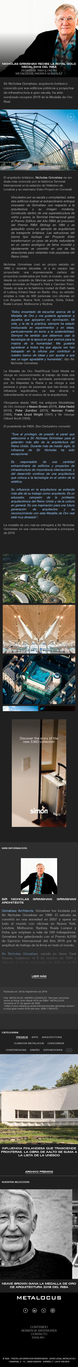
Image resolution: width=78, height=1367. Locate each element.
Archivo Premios (39, 1172)
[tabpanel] (39, 1114)
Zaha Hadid (66, 406)
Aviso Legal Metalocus (62, 1359)
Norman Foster (63, 410)
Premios (22, 1037)
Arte (35, 1037)
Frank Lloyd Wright (29, 414)
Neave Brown (39, 406)
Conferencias (16, 1050)
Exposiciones (52, 1050)
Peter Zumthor (26, 410)
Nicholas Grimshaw (49, 177)
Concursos (56, 1043)
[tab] (22, 1037)
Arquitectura (52, 1037)
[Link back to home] (39, 1300)
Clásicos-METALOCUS (29, 1043)
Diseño (35, 1050)
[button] (6, 1113)
